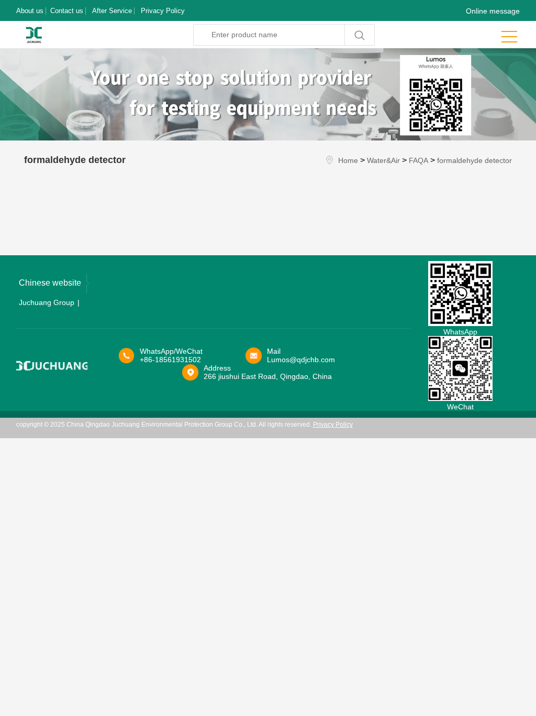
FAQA (418, 160)
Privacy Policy (163, 11)
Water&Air (383, 160)
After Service (112, 11)
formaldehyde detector (474, 160)
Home (348, 160)
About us (29, 11)
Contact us (66, 11)
